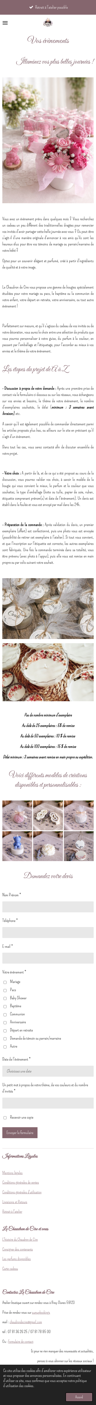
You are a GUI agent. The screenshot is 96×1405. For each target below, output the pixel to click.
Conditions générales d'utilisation (21, 1192)
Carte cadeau (10, 1268)
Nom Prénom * (11, 894)
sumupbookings (41, 1312)
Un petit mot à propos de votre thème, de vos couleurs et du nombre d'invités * (45, 1088)
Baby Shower (18, 997)
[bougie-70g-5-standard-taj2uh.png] (17, 815)
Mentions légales (12, 1172)
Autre (13, 1046)
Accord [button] (79, 1397)
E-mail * (7, 946)
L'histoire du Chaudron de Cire (20, 1239)
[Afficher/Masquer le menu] (5, 23)
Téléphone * (10, 920)
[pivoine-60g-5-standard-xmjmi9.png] (48, 846)
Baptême (15, 1005)
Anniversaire (18, 1021)
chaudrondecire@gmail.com (26, 1321)
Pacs (13, 989)
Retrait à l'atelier (12, 1211)
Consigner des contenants (17, 1249)
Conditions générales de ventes (20, 1182)
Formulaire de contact (20, 1341)
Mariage (15, 981)
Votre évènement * (14, 972)
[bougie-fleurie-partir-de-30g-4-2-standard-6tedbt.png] (78, 815)
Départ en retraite (21, 1030)
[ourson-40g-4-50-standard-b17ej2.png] (17, 846)
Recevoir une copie (21, 1117)
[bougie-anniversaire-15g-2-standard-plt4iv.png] (48, 815)
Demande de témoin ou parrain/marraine (35, 1038)
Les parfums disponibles (16, 1258)
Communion (17, 1014)
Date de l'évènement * (16, 1059)
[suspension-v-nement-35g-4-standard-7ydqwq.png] (78, 846)
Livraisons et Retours (14, 1201)
